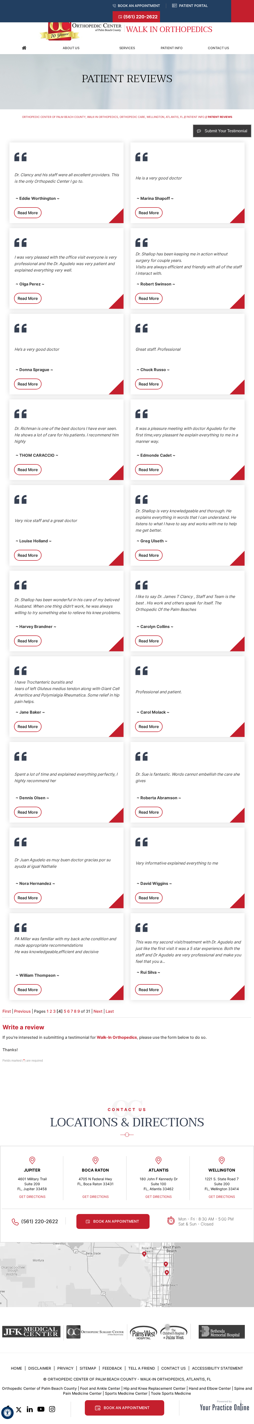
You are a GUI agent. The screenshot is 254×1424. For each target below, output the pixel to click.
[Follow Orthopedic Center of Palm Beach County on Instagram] (52, 1410)
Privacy (65, 1368)
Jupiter (32, 1170)
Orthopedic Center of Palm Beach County (39, 1388)
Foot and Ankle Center (100, 1388)
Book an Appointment (139, 5)
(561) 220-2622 (140, 16)
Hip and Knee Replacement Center (155, 1388)
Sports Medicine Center (126, 1393)
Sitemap (88, 1368)
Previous (22, 1011)
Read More (28, 212)
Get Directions (32, 1197)
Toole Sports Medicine (171, 1393)
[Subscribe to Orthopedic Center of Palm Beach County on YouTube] (41, 1410)
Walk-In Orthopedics (117, 1037)
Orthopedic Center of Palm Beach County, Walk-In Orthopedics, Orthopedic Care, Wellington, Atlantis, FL (102, 117)
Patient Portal (193, 5)
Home (24, 48)
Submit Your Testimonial (226, 131)
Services (127, 48)
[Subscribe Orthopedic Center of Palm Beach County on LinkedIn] (30, 1410)
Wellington (221, 1170)
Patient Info (172, 48)
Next (98, 1011)
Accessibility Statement (217, 1368)
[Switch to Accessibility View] (7, 1413)
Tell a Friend (141, 1368)
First (6, 1011)
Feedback (112, 1368)
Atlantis (158, 1170)
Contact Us (218, 48)
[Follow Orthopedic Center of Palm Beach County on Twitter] (18, 1410)
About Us (71, 48)
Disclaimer (39, 1368)
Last (110, 1011)
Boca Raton (95, 1170)
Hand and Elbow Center (210, 1388)
